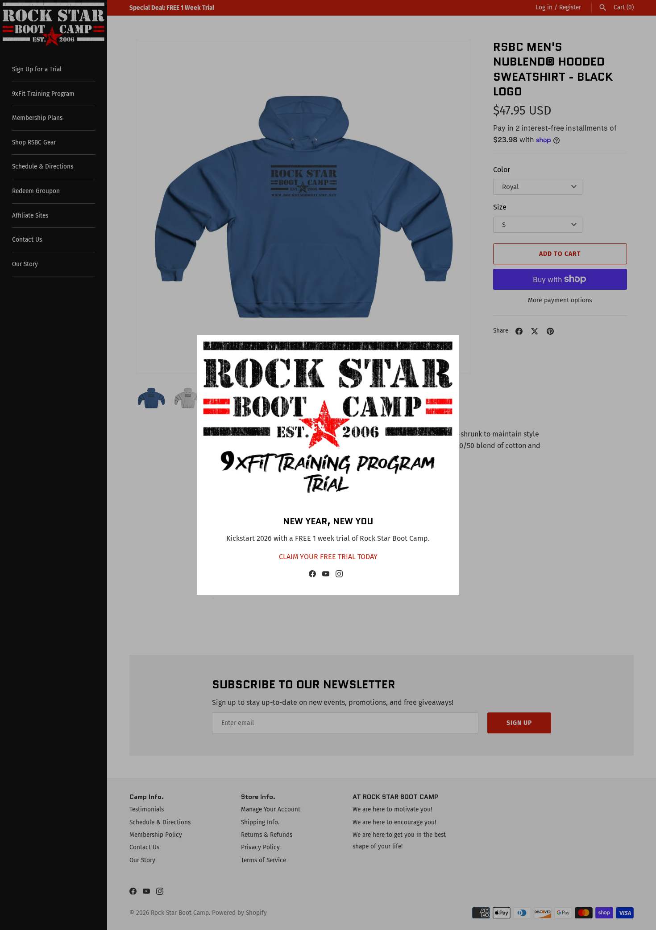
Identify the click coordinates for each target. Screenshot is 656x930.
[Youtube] (325, 576)
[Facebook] (312, 576)
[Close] (448, 346)
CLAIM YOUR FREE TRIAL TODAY (328, 556)
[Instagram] (339, 576)
